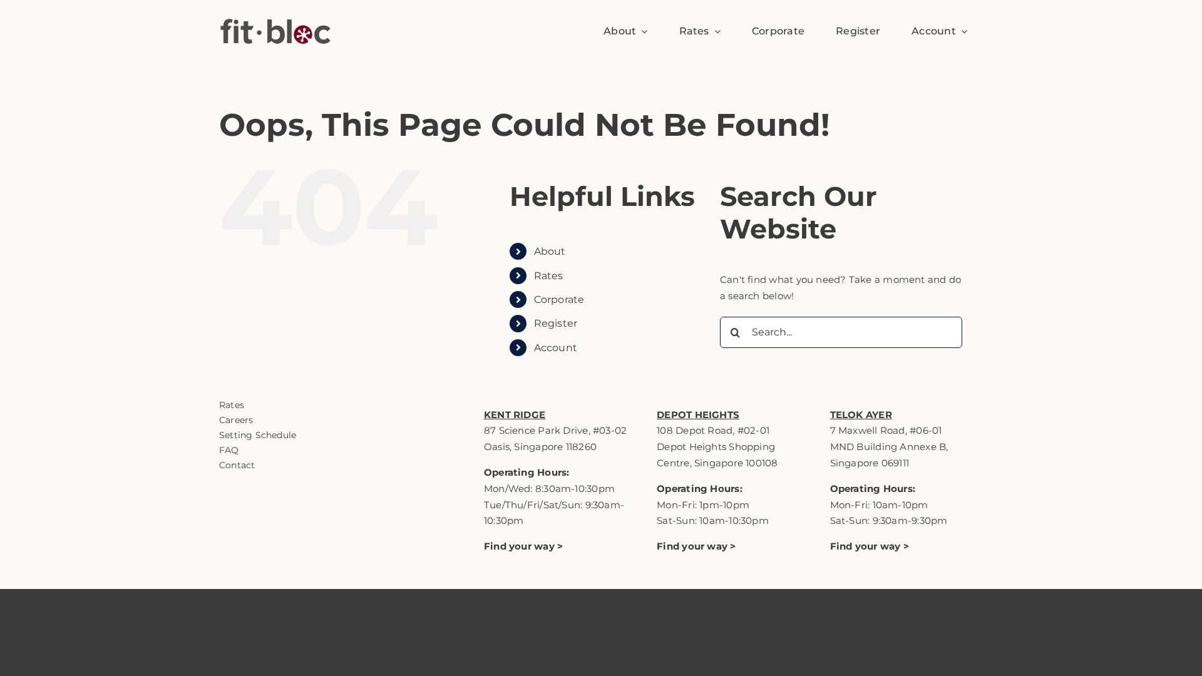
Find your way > (696, 546)
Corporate (559, 299)
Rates (548, 276)
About (550, 251)
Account (556, 348)
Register (556, 323)
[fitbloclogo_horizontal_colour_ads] (275, 8)
